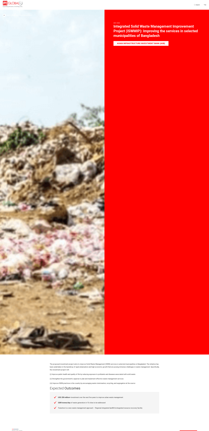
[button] (205, 5)
